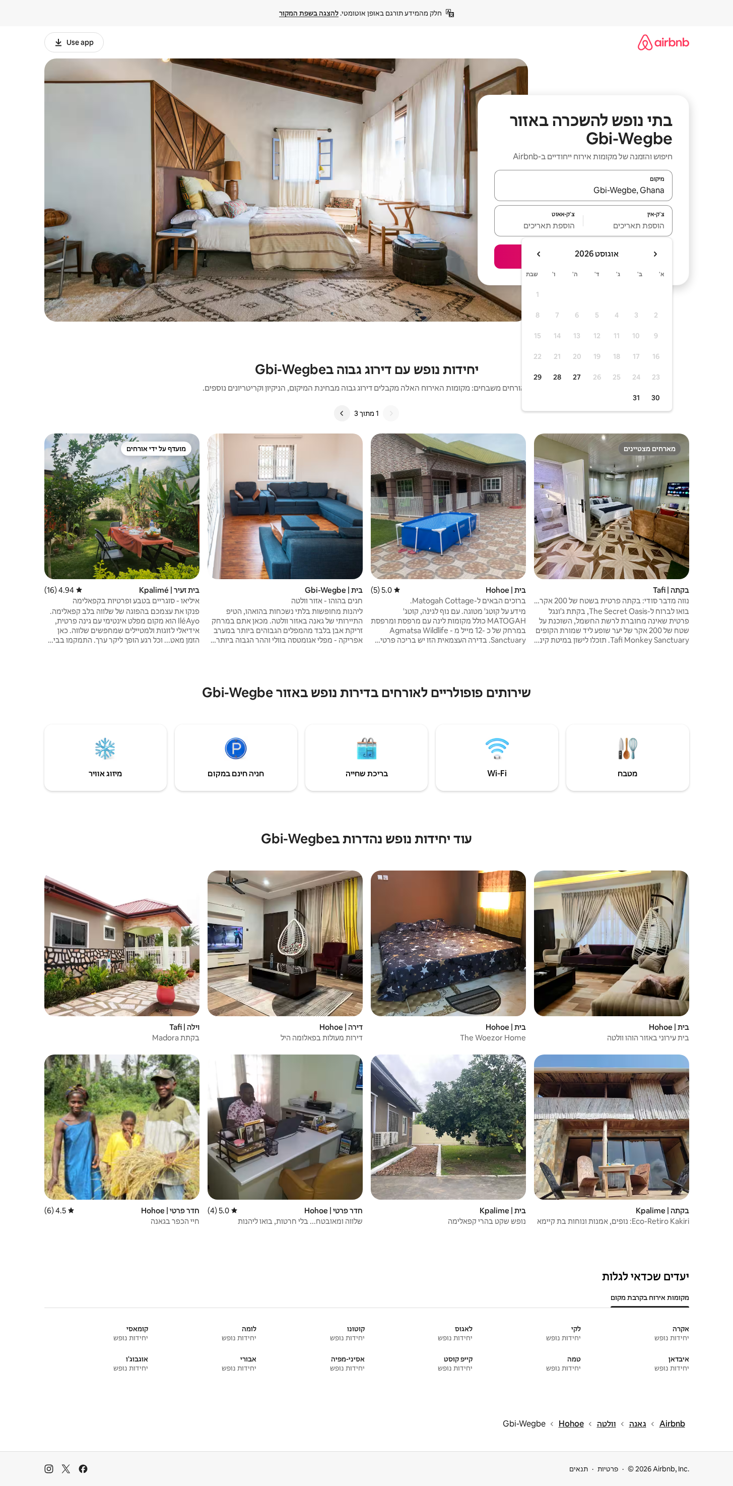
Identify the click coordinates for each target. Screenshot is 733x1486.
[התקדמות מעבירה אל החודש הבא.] (539, 254)
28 (557, 377)
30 (655, 397)
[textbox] (627, 225)
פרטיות (607, 1468)
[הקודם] (391, 413)
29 (538, 377)
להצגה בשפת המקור (309, 13)
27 (577, 377)
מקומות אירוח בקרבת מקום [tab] (650, 1297)
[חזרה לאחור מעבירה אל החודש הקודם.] (655, 254)
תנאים (578, 1468)
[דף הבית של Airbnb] (663, 42)
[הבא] (342, 413)
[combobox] (583, 190)
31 (636, 397)
